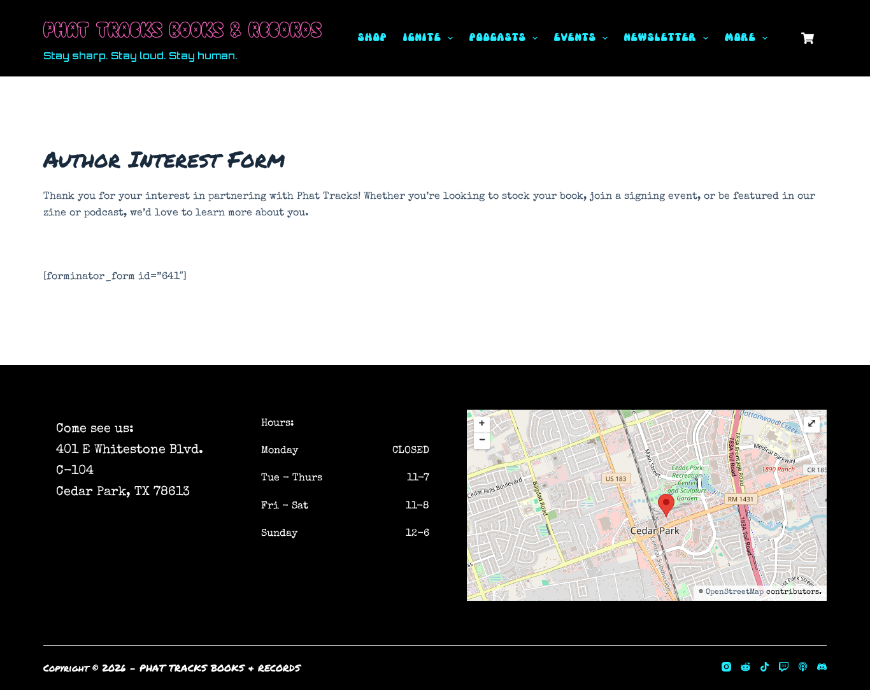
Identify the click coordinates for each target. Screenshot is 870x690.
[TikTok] (764, 667)
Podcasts (497, 38)
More (739, 38)
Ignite (422, 38)
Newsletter (660, 38)
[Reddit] (745, 667)
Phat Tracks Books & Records (182, 28)
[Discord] (822, 667)
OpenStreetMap (735, 592)
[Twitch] (783, 667)
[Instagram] (726, 667)
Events (574, 38)
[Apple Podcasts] (803, 667)
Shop (372, 38)
